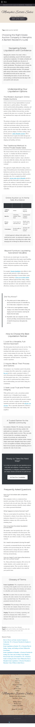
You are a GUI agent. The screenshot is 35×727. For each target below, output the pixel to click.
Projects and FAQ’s (17, 684)
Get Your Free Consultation (17, 477)
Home (17, 679)
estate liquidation (20, 629)
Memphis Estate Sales (14, 716)
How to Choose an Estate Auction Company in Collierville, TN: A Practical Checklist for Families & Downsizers (17, 642)
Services (17, 682)
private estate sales (18, 630)
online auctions (10, 630)
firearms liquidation (16, 271)
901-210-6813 (18, 19)
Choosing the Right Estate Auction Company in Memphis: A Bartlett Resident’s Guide (17, 37)
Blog (17, 686)
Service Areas (17, 688)
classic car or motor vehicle (22, 277)
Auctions (9, 627)
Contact (17, 690)
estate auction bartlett (11, 629)
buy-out (6, 373)
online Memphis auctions (18, 133)
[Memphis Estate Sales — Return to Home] (17, 12)
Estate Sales (14, 627)
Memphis (20, 627)
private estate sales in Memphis (18, 178)
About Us (17, 680)
